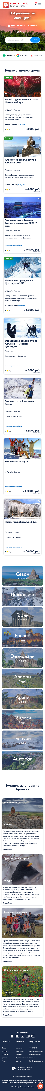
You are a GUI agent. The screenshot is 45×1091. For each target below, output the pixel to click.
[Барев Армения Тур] (15, 4)
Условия (32, 1058)
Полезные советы (35, 1054)
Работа (4, 1061)
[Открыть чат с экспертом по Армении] (40, 1086)
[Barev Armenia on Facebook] (12, 1036)
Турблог (4, 1058)
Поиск (35, 40)
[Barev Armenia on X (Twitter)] (22, 1036)
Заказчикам (21, 1042)
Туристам (19, 1054)
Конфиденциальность (36, 1061)
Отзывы (4, 1051)
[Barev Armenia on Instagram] (28, 1036)
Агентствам (19, 1048)
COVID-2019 (33, 1048)
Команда (5, 1054)
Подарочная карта (22, 1058)
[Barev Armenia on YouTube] (17, 1036)
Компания (6, 1042)
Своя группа (20, 1051)
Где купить (19, 1061)
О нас (4, 1048)
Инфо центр (34, 1042)
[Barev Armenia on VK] (33, 1036)
